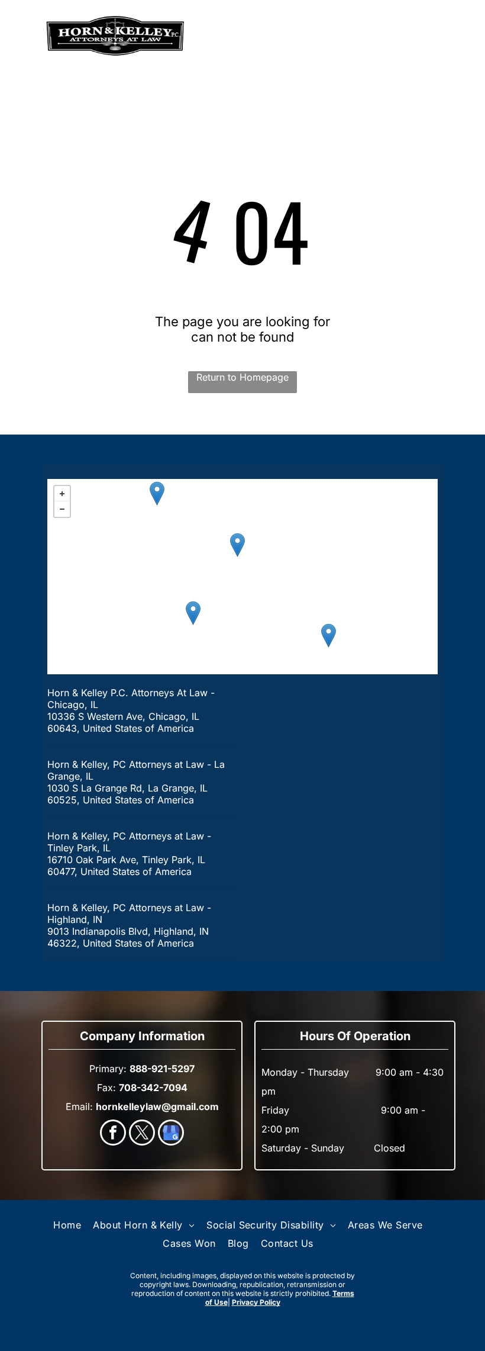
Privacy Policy (256, 1302)
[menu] (26, 36)
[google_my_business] (171, 1134)
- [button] (62, 509)
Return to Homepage (242, 377)
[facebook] (113, 1134)
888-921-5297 (402, 36)
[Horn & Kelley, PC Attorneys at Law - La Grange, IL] (157, 493)
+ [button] (62, 493)
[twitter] (142, 1134)
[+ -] (242, 576)
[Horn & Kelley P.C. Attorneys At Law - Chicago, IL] (237, 545)
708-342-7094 (153, 1087)
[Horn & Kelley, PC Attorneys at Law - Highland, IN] (328, 635)
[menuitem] (67, 1225)
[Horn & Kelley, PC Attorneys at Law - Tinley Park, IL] (193, 613)
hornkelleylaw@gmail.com (157, 1106)
